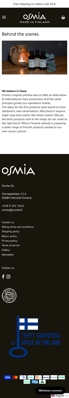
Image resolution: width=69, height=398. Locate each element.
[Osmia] (34, 17)
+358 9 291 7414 (13, 206)
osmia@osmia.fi (12, 210)
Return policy (9, 236)
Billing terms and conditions (18, 226)
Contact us (8, 222)
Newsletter (8, 254)
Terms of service (11, 245)
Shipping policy (11, 231)
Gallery (6, 249)
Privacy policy (9, 240)
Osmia (29, 389)
